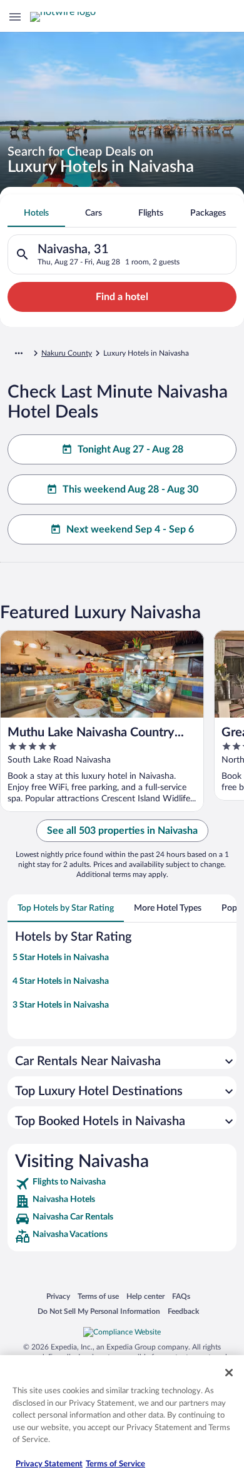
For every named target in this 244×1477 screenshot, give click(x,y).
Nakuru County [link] (66, 353)
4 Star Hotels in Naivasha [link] (61, 981)
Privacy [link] (58, 1296)
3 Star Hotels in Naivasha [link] (61, 1005)
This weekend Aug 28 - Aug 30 (130, 489)
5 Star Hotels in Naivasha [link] (61, 957)
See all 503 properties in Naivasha (122, 831)
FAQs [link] (181, 1296)
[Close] (229, 1372)
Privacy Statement (49, 1464)
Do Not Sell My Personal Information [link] (99, 1311)
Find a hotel (122, 297)
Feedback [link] (183, 1311)
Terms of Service (115, 1464)
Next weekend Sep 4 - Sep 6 (130, 529)
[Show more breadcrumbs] (19, 353)
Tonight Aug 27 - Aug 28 (130, 449)
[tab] (36, 213)
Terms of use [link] (98, 1296)
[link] (122, 1183)
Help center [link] (145, 1296)
